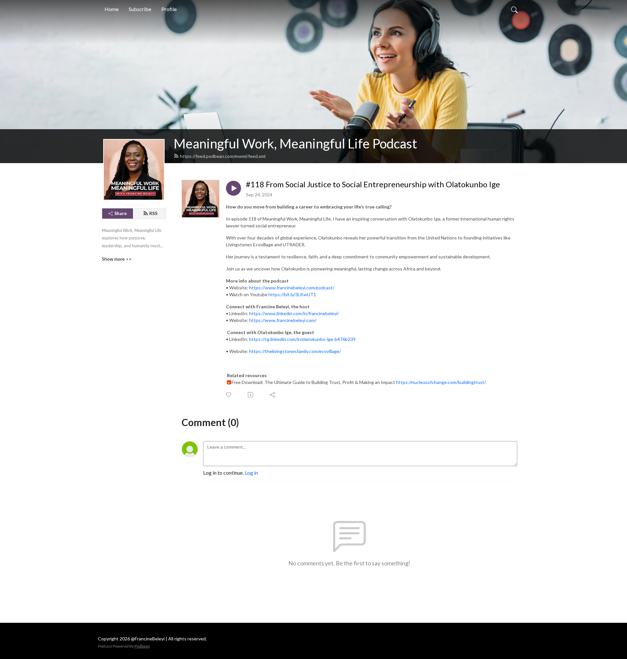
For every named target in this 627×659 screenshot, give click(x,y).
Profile (169, 9)
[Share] (273, 394)
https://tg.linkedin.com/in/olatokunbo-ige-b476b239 (302, 339)
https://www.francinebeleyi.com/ (282, 320)
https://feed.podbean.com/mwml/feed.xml (222, 156)
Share (120, 213)
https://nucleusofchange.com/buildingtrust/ (441, 382)
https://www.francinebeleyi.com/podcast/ (291, 287)
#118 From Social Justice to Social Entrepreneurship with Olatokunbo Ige (373, 184)
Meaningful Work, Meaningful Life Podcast (295, 143)
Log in (251, 472)
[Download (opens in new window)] (251, 394)
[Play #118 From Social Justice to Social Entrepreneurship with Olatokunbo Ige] (233, 188)
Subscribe (140, 9)
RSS (153, 213)
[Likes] (229, 394)
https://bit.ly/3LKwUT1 (292, 294)
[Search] (514, 9)
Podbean (142, 646)
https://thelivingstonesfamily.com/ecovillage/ (295, 351)
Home (111, 9)
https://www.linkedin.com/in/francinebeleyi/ (294, 313)
